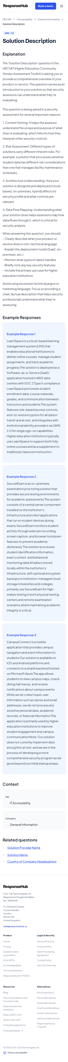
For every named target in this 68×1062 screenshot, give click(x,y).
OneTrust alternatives (48, 1008)
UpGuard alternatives (48, 1018)
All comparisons (45, 992)
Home (6, 941)
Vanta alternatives (46, 997)
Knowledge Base (12, 965)
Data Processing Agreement (45, 953)
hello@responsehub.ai (15, 926)
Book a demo (45, 5)
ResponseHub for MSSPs (16, 975)
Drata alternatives (46, 1002)
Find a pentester (11, 1030)
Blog (5, 992)
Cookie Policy (44, 960)
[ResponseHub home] (15, 6)
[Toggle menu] (61, 6)
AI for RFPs (9, 960)
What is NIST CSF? (12, 1014)
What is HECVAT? (12, 1019)
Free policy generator (14, 1025)
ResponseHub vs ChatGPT (46, 1025)
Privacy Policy (44, 946)
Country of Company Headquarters (31, 861)
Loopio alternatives (47, 1013)
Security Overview (46, 965)
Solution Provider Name (23, 848)
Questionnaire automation (10, 953)
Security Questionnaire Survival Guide (15, 999)
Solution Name (17, 855)
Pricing (7, 946)
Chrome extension (13, 970)
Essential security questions (12, 1008)
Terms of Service (45, 941)
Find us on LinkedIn (17, 1052)
